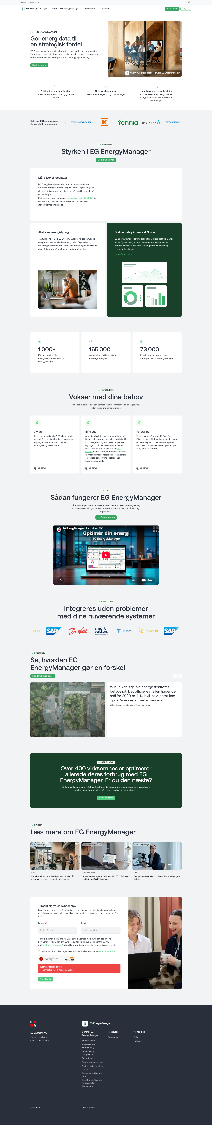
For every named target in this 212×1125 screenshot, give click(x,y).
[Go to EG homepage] (33, 1024)
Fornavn (42, 923)
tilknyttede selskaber (51, 945)
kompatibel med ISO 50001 (80, 198)
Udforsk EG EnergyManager (65, 9)
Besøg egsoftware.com (30, 2)
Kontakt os (104, 9)
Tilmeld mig (45, 979)
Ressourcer (90, 9)
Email (84, 923)
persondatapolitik (106, 951)
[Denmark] (189, 2)
